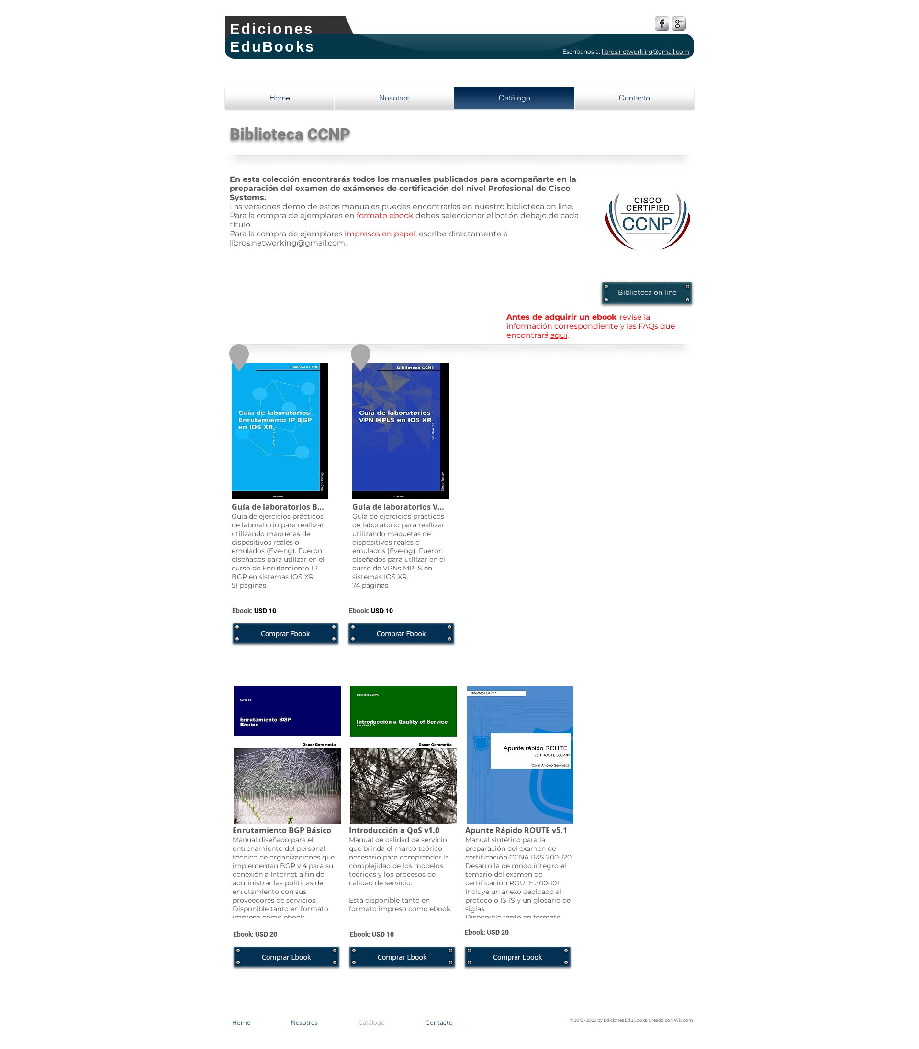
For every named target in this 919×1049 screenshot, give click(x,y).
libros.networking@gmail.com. (288, 242)
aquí (558, 335)
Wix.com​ (683, 1020)
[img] (280, 478)
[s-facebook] (662, 23)
